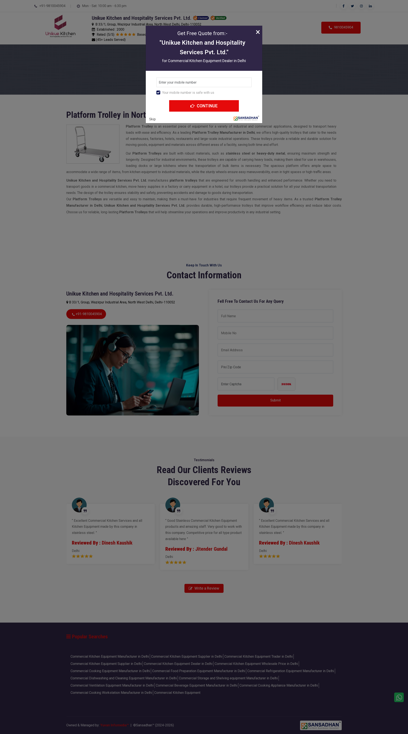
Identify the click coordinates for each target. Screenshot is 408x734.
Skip (152, 119)
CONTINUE (207, 105)
